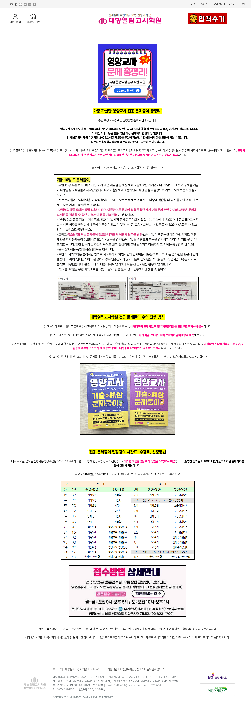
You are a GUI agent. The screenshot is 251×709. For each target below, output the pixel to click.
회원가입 (205, 4)
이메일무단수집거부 (153, 669)
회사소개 (58, 669)
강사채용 (82, 669)
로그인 (193, 4)
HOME (242, 4)
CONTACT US (97, 669)
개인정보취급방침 (129, 669)
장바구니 (217, 4)
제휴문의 (70, 669)
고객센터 (230, 4)
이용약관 (112, 669)
